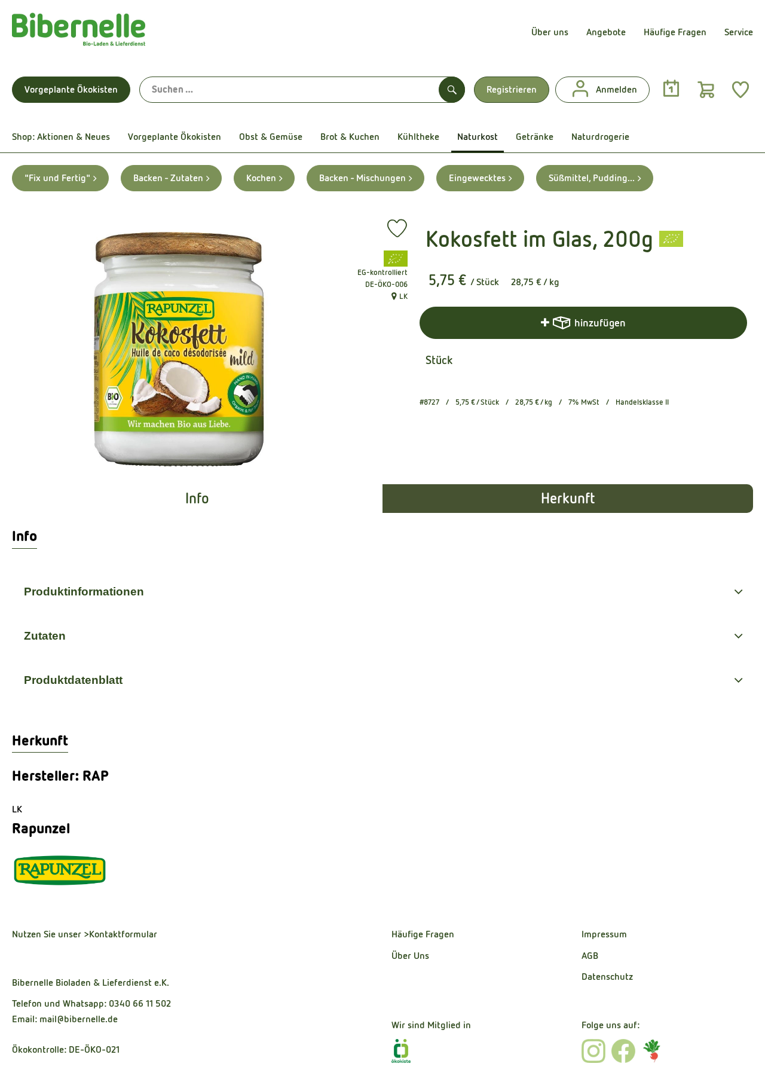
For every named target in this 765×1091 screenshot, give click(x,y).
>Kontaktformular (120, 934)
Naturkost (477, 136)
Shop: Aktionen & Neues (61, 136)
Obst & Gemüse (270, 136)
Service (738, 32)
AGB (590, 955)
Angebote (606, 32)
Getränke (534, 136)
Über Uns (410, 955)
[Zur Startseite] (78, 32)
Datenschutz (607, 976)
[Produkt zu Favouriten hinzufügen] (397, 228)
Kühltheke (418, 136)
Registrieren (511, 89)
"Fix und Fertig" (57, 178)
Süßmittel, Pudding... (592, 178)
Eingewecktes (477, 178)
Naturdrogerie (600, 136)
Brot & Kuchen (350, 136)
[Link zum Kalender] (671, 89)
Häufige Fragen (675, 32)
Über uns (549, 32)
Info (197, 498)
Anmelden (616, 89)
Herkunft (568, 498)
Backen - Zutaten (168, 178)
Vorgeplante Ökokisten (71, 89)
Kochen (261, 178)
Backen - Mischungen (362, 178)
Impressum (604, 934)
